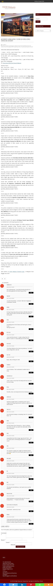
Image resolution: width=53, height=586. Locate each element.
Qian (7, 433)
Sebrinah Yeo (9, 284)
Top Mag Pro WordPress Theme (35, 581)
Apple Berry (9, 458)
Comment (3, 534)
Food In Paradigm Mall (8, 46)
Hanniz (8, 307)
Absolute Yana (9, 493)
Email (8, 542)
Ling (7, 446)
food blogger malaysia (13, 45)
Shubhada (8, 364)
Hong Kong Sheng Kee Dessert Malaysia (12, 63)
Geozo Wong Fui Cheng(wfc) (12, 504)
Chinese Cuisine (5, 45)
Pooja (8, 387)
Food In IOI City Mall (22, 45)
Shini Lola (8, 409)
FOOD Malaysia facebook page (16, 271)
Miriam (8, 514)
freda (8, 320)
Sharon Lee (9, 397)
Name (3, 540)
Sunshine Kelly (9, 376)
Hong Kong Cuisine (17, 46)
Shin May (8, 296)
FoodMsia (4, 44)
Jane (7, 482)
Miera (8, 420)
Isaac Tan (8, 355)
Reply (31, 292)
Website (13, 545)
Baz (7, 471)
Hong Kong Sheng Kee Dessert (27, 46)
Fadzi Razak (9, 343)
